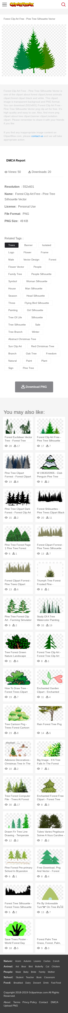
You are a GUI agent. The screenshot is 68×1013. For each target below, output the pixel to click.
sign (10, 368)
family (42, 972)
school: (8, 977)
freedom (51, 353)
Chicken (56, 966)
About (7, 1002)
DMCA (54, 1002)
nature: (8, 961)
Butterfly (39, 966)
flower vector (16, 266)
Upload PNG (11, 1005)
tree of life (15, 317)
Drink (46, 983)
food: (7, 982)
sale (37, 324)
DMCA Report (15, 160)
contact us (37, 136)
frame (44, 252)
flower (27, 252)
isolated (46, 245)
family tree (15, 274)
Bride (33, 972)
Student (19, 977)
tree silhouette (17, 324)
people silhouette (41, 274)
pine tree (28, 368)
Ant (17, 966)
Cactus (47, 961)
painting (13, 310)
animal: (8, 966)
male (11, 259)
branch (12, 353)
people (38, 266)
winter (35, 331)
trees (11, 245)
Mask (18, 972)
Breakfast (18, 983)
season (12, 295)
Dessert (37, 983)
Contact (43, 1002)
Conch (56, 961)
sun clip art (15, 346)
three (11, 302)
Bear (23, 966)
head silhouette (35, 295)
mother (51, 972)
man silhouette (33, 288)
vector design (31, 259)
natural (12, 360)
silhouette (37, 317)
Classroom (49, 977)
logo (11, 252)
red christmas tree (42, 346)
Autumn (27, 961)
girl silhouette (35, 310)
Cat (47, 966)
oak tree (31, 353)
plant (44, 360)
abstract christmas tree (22, 339)
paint (29, 360)
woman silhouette (36, 281)
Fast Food (56, 983)
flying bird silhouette (37, 302)
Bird (31, 966)
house (12, 288)
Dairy (28, 983)
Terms (16, 1002)
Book (39, 977)
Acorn (18, 961)
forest (52, 259)
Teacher (30, 977)
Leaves (37, 961)
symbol (12, 281)
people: (8, 971)
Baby (25, 972)
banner (28, 245)
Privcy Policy (29, 1002)
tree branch (15, 331)
